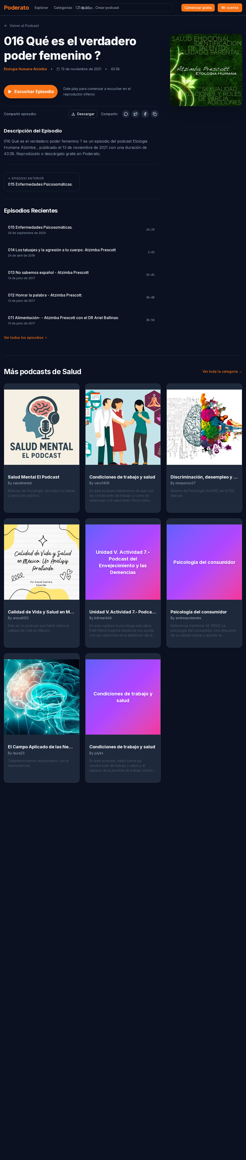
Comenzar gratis (198, 8)
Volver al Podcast (24, 26)
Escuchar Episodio (34, 91)
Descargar (85, 114)
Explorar (41, 8)
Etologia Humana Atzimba (25, 69)
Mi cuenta (229, 8)
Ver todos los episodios (23, 337)
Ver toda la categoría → (222, 371)
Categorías (63, 8)
